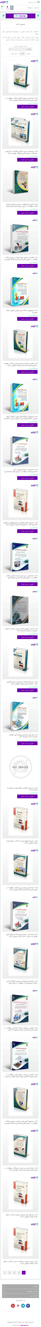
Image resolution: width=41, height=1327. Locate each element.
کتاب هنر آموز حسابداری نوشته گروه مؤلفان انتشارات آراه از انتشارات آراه (23, 736)
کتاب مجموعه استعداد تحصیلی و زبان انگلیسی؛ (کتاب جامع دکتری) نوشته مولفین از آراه (22, 683)
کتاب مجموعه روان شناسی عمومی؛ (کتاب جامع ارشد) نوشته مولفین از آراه (22, 1216)
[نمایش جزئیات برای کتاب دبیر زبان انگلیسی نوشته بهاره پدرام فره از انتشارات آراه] (20, 766)
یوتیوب (18, 1306)
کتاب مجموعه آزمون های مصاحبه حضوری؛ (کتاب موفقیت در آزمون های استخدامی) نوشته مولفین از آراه (21, 1122)
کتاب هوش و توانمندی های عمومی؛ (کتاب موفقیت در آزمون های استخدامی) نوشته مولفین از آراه (20, 364)
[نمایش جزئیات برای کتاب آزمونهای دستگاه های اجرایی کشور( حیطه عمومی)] (20, 289)
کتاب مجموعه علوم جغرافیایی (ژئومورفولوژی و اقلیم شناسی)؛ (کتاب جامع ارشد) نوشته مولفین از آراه (21, 524)
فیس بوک (28, 1306)
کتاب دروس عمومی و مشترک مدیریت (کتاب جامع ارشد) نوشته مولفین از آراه (21, 1262)
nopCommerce (24, 1325)
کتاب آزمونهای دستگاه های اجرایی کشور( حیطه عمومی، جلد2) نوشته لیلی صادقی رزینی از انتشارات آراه (21, 417)
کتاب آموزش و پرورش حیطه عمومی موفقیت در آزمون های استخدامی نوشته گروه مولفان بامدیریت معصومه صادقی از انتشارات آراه (21, 1076)
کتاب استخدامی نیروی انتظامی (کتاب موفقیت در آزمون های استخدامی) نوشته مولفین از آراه (21, 99)
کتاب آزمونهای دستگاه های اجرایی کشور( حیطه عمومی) (22, 311)
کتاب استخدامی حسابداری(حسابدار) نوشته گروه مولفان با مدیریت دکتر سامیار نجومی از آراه (22, 935)
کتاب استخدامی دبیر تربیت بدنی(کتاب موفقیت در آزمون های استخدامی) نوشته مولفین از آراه (21, 1169)
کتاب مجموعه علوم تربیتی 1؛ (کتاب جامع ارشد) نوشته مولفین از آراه (22, 842)
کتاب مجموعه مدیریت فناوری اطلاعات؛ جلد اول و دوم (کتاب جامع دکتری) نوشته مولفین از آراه (21, 152)
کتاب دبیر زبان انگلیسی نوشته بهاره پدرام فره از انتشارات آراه (22, 789)
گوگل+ (13, 1306)
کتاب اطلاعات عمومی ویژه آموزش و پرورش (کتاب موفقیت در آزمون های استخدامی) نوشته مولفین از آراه (21, 258)
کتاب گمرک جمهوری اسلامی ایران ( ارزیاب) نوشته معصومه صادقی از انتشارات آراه (21, 630)
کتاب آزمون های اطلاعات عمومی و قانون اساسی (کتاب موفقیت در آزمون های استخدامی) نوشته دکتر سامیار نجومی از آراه (22, 205)
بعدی (5, 1273)
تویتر (23, 1306)
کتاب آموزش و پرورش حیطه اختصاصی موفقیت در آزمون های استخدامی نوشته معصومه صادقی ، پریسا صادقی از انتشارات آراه (21, 1029)
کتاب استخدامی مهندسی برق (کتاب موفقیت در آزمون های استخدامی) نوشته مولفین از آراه (22, 889)
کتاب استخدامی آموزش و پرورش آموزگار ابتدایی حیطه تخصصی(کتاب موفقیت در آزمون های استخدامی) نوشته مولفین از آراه (22, 982)
